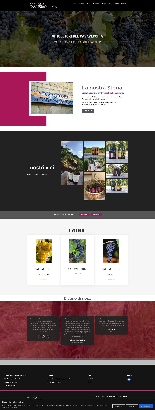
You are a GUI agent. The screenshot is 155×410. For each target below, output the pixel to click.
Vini (109, 4)
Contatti (123, 4)
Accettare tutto (145, 406)
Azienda (81, 4)
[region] (77, 404)
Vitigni (104, 4)
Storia (88, 4)
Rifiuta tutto (131, 406)
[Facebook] (129, 379)
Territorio (96, 4)
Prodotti (116, 4)
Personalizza (119, 406)
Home (74, 4)
